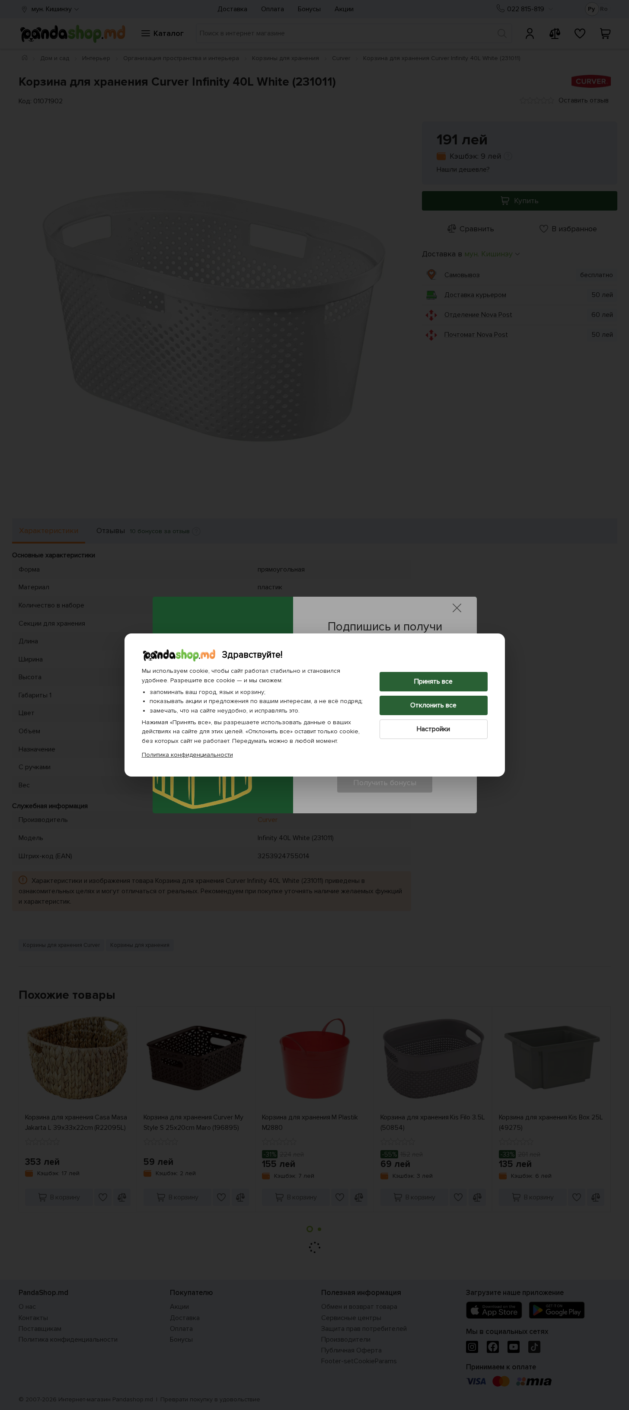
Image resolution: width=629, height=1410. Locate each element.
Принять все (433, 681)
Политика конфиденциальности (187, 754)
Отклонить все (433, 705)
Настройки (433, 729)
